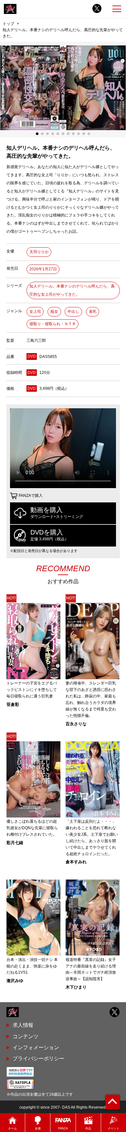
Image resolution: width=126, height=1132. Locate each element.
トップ (8, 23)
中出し (73, 311)
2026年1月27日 (43, 269)
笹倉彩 (12, 704)
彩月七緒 (14, 843)
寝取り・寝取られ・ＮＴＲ (52, 324)
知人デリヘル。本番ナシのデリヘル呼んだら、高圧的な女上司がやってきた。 (72, 290)
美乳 (93, 311)
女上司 (35, 311)
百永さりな (76, 724)
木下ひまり (76, 987)
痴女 (54, 311)
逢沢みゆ (14, 980)
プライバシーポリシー (38, 1058)
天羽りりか (39, 252)
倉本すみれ (76, 862)
